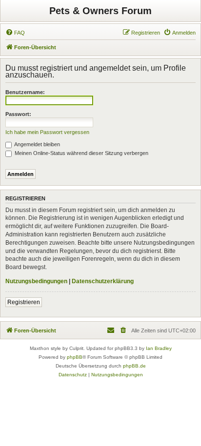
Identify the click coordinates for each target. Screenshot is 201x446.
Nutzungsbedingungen (36, 281)
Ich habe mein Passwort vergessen (47, 132)
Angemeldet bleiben (36, 144)
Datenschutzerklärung (103, 281)
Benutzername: (25, 92)
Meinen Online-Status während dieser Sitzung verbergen (80, 153)
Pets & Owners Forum (100, 10)
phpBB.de (134, 365)
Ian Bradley (159, 348)
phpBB (74, 357)
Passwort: (18, 114)
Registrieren (23, 302)
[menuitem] (15, 33)
